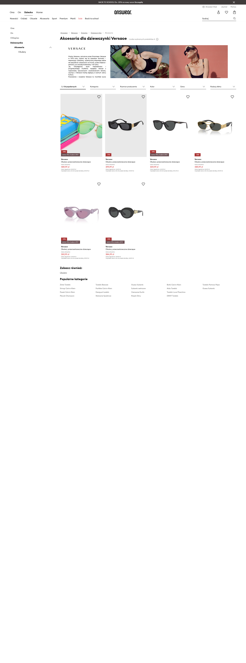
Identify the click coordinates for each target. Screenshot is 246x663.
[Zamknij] (234, 2)
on (19, 12)
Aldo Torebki (172, 288)
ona (12, 12)
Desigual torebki (102, 292)
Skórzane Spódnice (103, 296)
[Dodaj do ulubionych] (99, 97)
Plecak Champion (67, 296)
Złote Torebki (65, 285)
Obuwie (33, 18)
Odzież (24, 18)
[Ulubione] (226, 12)
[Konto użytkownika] (218, 12)
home (39, 12)
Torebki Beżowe (102, 285)
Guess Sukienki (137, 285)
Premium (64, 18)
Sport (54, 18)
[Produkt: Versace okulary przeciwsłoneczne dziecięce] (81, 125)
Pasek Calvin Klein (67, 292)
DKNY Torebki (172, 296)
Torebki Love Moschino (176, 292)
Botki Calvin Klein (174, 285)
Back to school (92, 18)
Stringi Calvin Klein (67, 288)
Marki (73, 18)
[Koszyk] (234, 12)
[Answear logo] (123, 12)
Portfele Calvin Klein (104, 288)
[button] (73, 87)
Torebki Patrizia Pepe (211, 285)
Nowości (14, 18)
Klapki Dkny (136, 296)
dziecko (28, 12)
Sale (80, 18)
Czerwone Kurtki (137, 292)
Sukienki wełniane (138, 288)
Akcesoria (44, 18)
